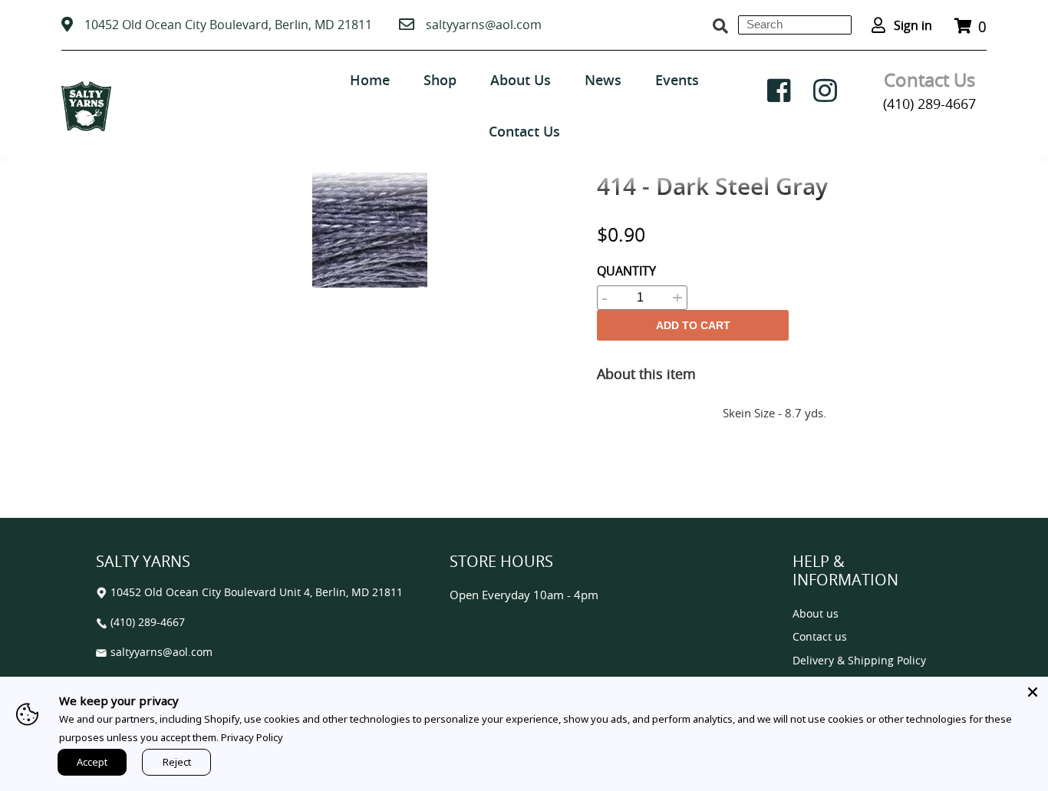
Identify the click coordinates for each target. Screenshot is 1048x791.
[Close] (1032, 692)
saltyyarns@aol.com (484, 24)
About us (816, 614)
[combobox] (795, 25)
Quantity (626, 270)
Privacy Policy (252, 737)
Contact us (820, 637)
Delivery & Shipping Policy (859, 660)
